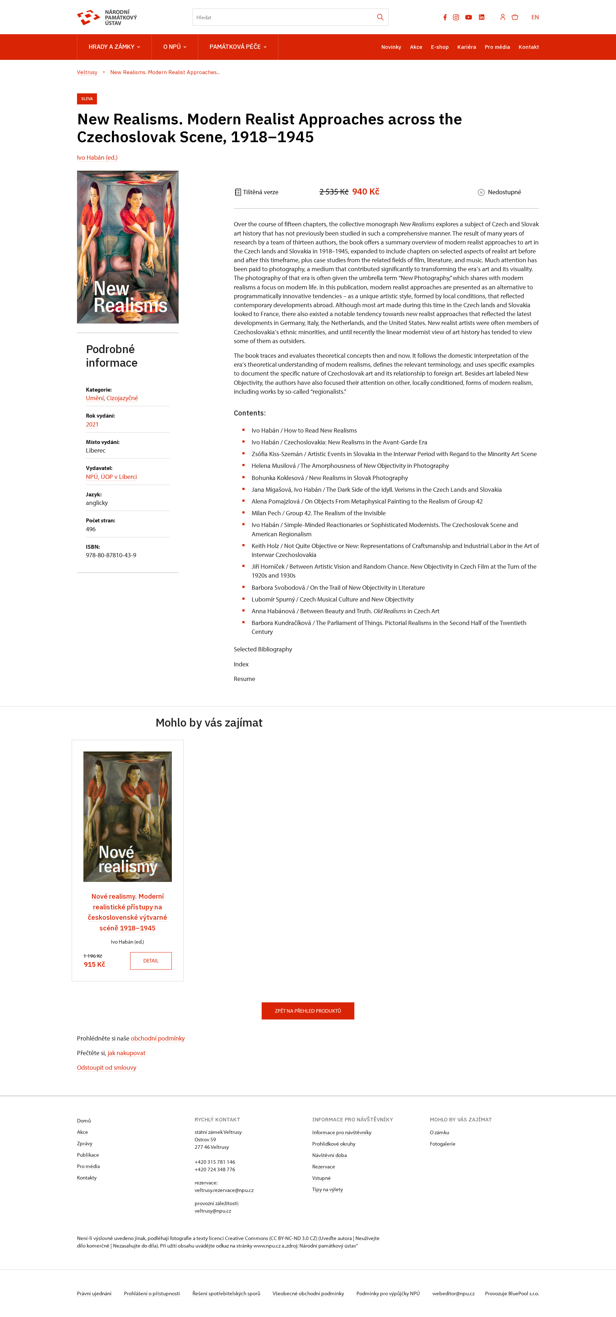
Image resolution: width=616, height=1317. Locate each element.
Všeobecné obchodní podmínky (309, 1293)
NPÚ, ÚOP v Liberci (111, 476)
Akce (416, 46)
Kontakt (529, 46)
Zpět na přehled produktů (308, 1010)
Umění (95, 398)
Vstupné (321, 1177)
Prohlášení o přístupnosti (152, 1293)
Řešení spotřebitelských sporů (226, 1293)
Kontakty (87, 1177)
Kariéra (466, 46)
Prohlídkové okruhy (333, 1143)
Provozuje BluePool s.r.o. (512, 1293)
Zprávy (84, 1143)
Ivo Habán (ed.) (97, 157)
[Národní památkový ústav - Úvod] (107, 17)
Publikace (88, 1154)
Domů (84, 1120)
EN (535, 17)
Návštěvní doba (329, 1155)
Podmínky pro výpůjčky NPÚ (388, 1293)
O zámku (439, 1132)
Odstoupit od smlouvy (106, 1067)
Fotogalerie (443, 1143)
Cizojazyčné (122, 398)
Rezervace (323, 1166)
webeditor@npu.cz (453, 1293)
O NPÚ (172, 47)
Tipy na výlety (327, 1189)
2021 (92, 424)
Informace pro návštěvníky (341, 1132)
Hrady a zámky (111, 47)
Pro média (497, 46)
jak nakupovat (126, 1053)
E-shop (440, 46)
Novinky (391, 46)
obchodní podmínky (158, 1038)
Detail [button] (151, 960)
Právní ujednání (95, 1293)
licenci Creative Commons (238, 1238)
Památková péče (235, 47)
